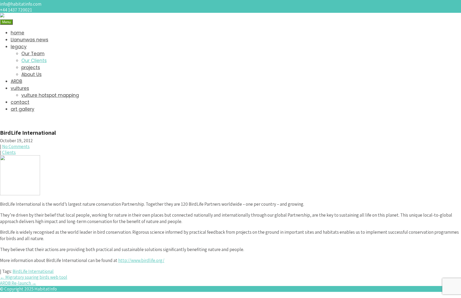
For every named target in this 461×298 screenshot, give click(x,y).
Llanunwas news (29, 40)
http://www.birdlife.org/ (141, 260)
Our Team (33, 53)
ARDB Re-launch (18, 283)
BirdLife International (33, 271)
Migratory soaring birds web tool (33, 277)
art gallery (22, 109)
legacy (19, 46)
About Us (31, 74)
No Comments (16, 146)
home (17, 33)
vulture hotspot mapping (50, 95)
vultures (20, 88)
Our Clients (34, 60)
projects (30, 67)
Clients (9, 152)
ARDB (16, 81)
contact (20, 102)
